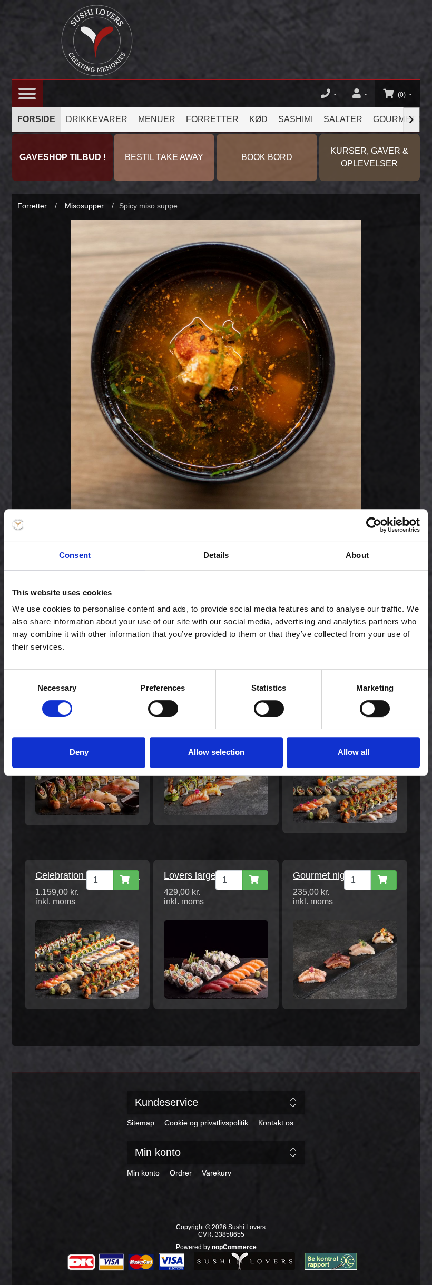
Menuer (156, 119)
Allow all (353, 752)
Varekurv (216, 1173)
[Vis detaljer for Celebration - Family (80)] (87, 958)
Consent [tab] (75, 555)
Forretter (212, 119)
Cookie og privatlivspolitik (206, 1123)
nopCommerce (234, 1247)
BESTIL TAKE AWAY (164, 157)
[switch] (163, 708)
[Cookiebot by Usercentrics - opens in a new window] (374, 525)
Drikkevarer (96, 119)
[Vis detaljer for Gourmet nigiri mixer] (345, 958)
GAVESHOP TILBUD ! (62, 157)
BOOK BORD (266, 157)
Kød (258, 119)
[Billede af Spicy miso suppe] (216, 364)
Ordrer (181, 1173)
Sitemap (140, 1123)
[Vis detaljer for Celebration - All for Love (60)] (345, 783)
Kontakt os (275, 1123)
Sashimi (295, 119)
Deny (79, 752)
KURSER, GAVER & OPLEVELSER (369, 157)
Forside (36, 119)
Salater (342, 119)
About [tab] (357, 555)
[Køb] (126, 880)
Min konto (143, 1173)
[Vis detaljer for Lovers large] (216, 958)
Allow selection (216, 752)
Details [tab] (216, 555)
